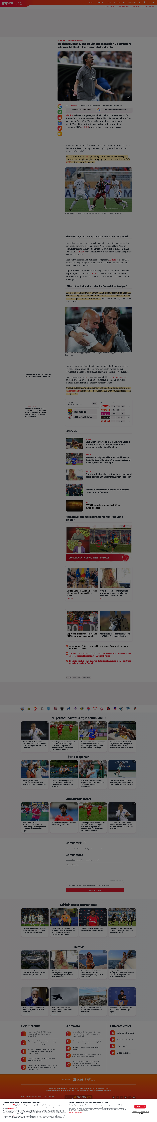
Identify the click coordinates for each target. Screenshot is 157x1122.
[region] (78, 1110)
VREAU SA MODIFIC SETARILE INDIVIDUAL (140, 1112)
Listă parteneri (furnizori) (75, 1112)
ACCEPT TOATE (140, 1106)
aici (13, 1115)
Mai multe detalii (12, 1108)
